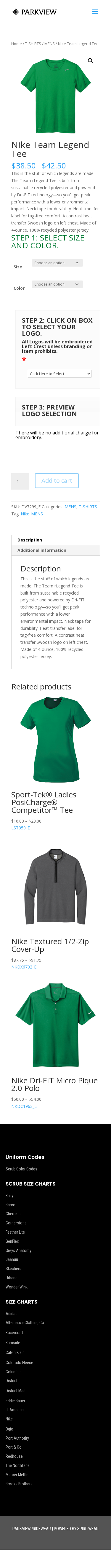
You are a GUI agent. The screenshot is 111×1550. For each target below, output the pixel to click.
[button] (90, 60)
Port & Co (14, 1447)
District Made (17, 1390)
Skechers (13, 1268)
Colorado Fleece (19, 1362)
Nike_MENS (32, 514)
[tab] (55, 540)
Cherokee (14, 1213)
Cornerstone (16, 1223)
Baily (9, 1195)
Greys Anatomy (18, 1250)
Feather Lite (15, 1232)
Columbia (14, 1371)
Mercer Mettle (17, 1474)
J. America (15, 1409)
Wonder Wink (17, 1287)
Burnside (13, 1342)
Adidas (11, 1313)
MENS (49, 43)
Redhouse (14, 1456)
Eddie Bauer (15, 1400)
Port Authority (17, 1438)
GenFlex (12, 1241)
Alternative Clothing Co (25, 1322)
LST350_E (43, 810)
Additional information (41, 550)
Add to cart (56, 481)
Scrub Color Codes (21, 1169)
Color (19, 288)
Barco (10, 1204)
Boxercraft (14, 1332)
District (11, 1380)
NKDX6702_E (50, 953)
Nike (9, 1419)
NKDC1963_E (54, 1092)
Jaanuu (12, 1259)
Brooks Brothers (19, 1483)
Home (16, 43)
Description (29, 540)
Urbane (11, 1277)
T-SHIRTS (33, 43)
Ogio (9, 1429)
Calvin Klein (15, 1352)
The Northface (18, 1465)
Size (18, 267)
